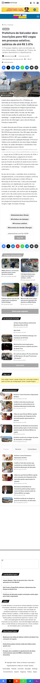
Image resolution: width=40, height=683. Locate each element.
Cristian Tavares (28, 665)
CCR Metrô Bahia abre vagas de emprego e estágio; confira (28, 276)
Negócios (23, 672)
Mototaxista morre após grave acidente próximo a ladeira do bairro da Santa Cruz (25, 346)
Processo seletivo (20, 223)
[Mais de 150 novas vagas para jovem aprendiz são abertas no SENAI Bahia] (29, 289)
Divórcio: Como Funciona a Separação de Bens (22, 456)
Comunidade (6, 668)
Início (5, 25)
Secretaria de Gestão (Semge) (20, 228)
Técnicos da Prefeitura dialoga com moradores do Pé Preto (25, 337)
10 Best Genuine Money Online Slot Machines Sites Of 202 (25, 324)
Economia (20, 668)
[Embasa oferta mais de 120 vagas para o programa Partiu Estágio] (10, 289)
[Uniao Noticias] (9, 2)
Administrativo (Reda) (20, 215)
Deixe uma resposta (20, 311)
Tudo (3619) (20, 365)
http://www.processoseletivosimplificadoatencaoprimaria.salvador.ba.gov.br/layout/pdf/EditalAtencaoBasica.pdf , (20, 152)
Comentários (32, 449)
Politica (29, 672)
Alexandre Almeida (10, 56)
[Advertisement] (20, 527)
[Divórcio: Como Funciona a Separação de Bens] (7, 396)
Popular (6, 449)
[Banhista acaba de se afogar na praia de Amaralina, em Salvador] (7, 439)
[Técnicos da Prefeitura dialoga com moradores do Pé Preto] (7, 338)
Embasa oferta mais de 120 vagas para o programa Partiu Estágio (10, 300)
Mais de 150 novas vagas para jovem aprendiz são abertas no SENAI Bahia (29, 300)
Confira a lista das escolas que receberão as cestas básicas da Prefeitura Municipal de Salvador (24, 404)
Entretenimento (8, 672)
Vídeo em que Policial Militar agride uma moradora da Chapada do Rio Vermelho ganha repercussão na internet (25, 417)
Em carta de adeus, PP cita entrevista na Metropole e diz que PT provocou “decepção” (26, 356)
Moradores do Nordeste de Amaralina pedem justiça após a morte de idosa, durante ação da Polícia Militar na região (26, 429)
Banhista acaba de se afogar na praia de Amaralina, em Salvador (26, 438)
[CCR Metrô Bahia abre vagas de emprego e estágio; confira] (29, 265)
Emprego (10, 25)
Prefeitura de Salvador (20, 219)
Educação (28, 668)
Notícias (13, 668)
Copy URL (20, 238)
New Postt (17, 330)
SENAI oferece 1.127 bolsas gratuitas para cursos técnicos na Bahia (10, 272)
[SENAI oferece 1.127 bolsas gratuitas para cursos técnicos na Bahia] (10, 264)
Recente (18, 449)
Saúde (35, 672)
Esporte (16, 672)
